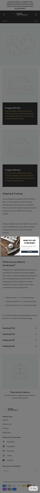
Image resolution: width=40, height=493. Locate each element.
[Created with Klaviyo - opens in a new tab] (20, 255)
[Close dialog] (38, 237)
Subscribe (29, 251)
